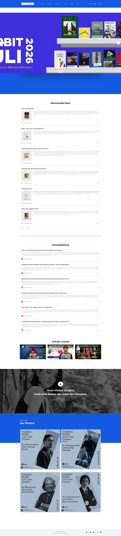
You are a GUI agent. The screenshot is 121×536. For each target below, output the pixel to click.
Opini (65, 3)
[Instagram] (93, 532)
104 (28, 227)
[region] (60, 43)
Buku (41, 3)
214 (28, 334)
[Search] (60, 10)
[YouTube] (100, 3)
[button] (2, 43)
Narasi (71, 3)
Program (57, 3)
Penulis (49, 3)
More (78, 3)
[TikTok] (97, 3)
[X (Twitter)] (92, 3)
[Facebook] (89, 3)
